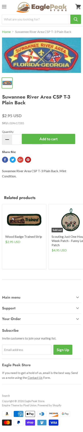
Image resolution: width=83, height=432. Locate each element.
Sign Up (63, 350)
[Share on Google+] (20, 160)
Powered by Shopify (49, 405)
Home (6, 32)
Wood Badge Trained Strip (23, 236)
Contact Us (35, 377)
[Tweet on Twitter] (13, 160)
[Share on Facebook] (5, 160)
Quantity (7, 131)
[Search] (75, 19)
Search (6, 395)
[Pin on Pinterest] (28, 160)
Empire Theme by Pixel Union (19, 405)
